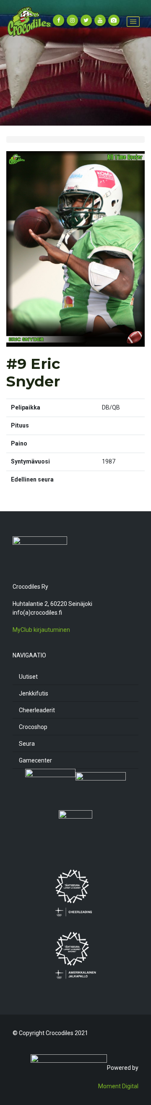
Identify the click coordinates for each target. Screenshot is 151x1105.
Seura (27, 743)
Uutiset (28, 676)
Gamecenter (35, 760)
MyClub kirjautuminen (41, 629)
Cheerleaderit (37, 710)
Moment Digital (118, 1086)
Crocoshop (33, 727)
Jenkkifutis (33, 693)
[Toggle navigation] (133, 21)
